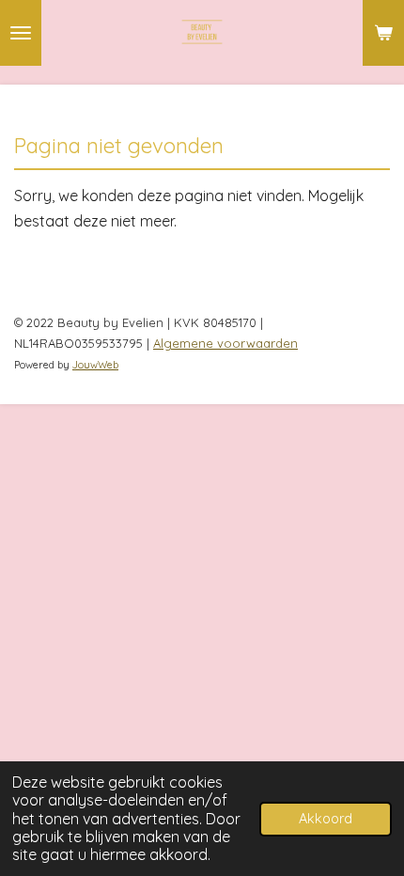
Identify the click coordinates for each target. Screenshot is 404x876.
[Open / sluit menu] (20, 33)
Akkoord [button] (325, 818)
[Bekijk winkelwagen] (383, 33)
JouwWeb (95, 364)
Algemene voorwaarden (225, 343)
